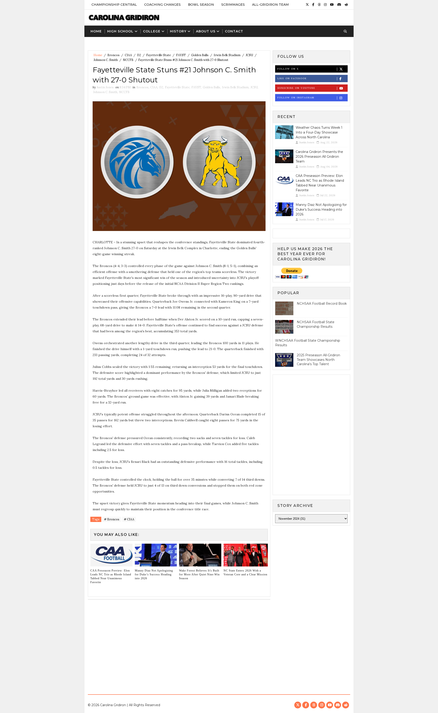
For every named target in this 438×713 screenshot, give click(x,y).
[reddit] (346, 4)
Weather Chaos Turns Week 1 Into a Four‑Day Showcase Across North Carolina (319, 132)
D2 (139, 55)
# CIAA (129, 519)
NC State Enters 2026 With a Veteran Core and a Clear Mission (245, 572)
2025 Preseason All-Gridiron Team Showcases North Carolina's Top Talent (318, 359)
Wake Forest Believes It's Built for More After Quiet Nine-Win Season (199, 574)
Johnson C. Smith (106, 60)
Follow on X (288, 68)
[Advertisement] (219, 645)
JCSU (249, 55)
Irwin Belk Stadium (227, 55)
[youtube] (332, 4)
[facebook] (313, 4)
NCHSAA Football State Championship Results (315, 324)
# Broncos (111, 519)
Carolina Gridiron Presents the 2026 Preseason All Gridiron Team (319, 156)
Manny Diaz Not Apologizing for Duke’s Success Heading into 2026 (154, 574)
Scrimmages (233, 5)
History (178, 31)
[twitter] (307, 4)
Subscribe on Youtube (296, 88)
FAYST (181, 55)
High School (120, 31)
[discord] (339, 4)
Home (96, 31)
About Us (205, 31)
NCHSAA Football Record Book (322, 303)
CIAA (128, 55)
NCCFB (128, 60)
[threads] (319, 4)
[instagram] (325, 4)
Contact (234, 31)
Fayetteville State (158, 55)
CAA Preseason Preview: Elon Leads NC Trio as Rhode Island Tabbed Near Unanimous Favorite (110, 576)
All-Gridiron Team (270, 5)
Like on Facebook (292, 78)
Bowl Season (201, 5)
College (151, 31)
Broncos (113, 55)
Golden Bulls (200, 55)
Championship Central (114, 5)
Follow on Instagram (295, 97)
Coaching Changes (162, 5)
